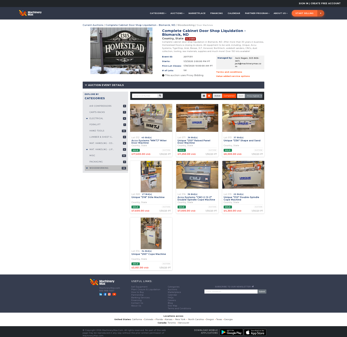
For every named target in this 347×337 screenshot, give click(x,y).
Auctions (177, 13)
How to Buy (137, 292)
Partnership (137, 295)
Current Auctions (93, 25)
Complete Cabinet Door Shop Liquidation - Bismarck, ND (140, 25)
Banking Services (140, 297)
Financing (216, 13)
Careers (172, 300)
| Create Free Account (325, 3)
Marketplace (197, 13)
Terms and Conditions (179, 308)
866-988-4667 (106, 290)
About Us (280, 13)
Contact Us (137, 303)
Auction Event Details (105, 85)
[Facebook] (105, 294)
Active (217, 96)
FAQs (171, 297)
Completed (229, 96)
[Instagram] (109, 294)
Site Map (172, 306)
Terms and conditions (229, 72)
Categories (157, 13)
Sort (241, 96)
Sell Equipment (139, 287)
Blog (170, 303)
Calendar (234, 13)
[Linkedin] (101, 294)
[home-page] (30, 13)
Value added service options (233, 76)
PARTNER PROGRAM (256, 13)
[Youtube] (114, 294)
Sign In (303, 3)
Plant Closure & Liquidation (145, 289)
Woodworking (186, 25)
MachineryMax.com (109, 288)
